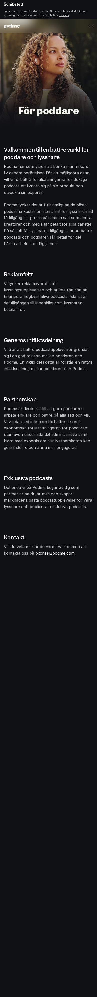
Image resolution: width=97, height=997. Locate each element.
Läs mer (64, 15)
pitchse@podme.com (55, 553)
